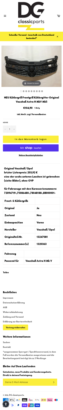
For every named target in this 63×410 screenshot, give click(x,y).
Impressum (8, 297)
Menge (5, 122)
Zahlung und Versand (13, 316)
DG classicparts (16, 394)
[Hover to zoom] (31, 65)
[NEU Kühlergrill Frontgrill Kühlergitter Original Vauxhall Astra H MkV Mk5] (21, 91)
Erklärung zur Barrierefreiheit (17, 321)
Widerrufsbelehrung (13, 311)
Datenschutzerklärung (14, 302)
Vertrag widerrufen (15, 327)
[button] (5, 404)
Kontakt (7, 346)
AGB (5, 307)
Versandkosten (38, 114)
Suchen (6, 342)
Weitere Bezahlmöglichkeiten (31, 155)
